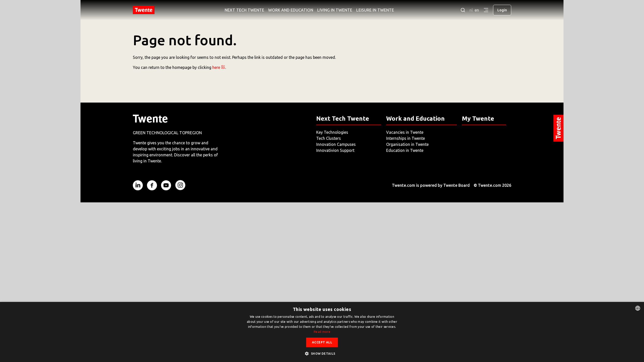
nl (471, 10)
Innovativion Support (335, 150)
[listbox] (637, 308)
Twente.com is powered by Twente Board (431, 185)
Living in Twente (334, 10)
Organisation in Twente (407, 144)
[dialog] (322, 332)
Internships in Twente (405, 138)
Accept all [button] (322, 342)
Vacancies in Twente (404, 132)
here (216, 67)
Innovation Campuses (336, 144)
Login (502, 10)
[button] (322, 353)
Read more (322, 331)
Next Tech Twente (244, 10)
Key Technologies (332, 132)
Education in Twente (404, 150)
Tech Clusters (328, 138)
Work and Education (290, 10)
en (477, 10)
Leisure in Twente (375, 10)
